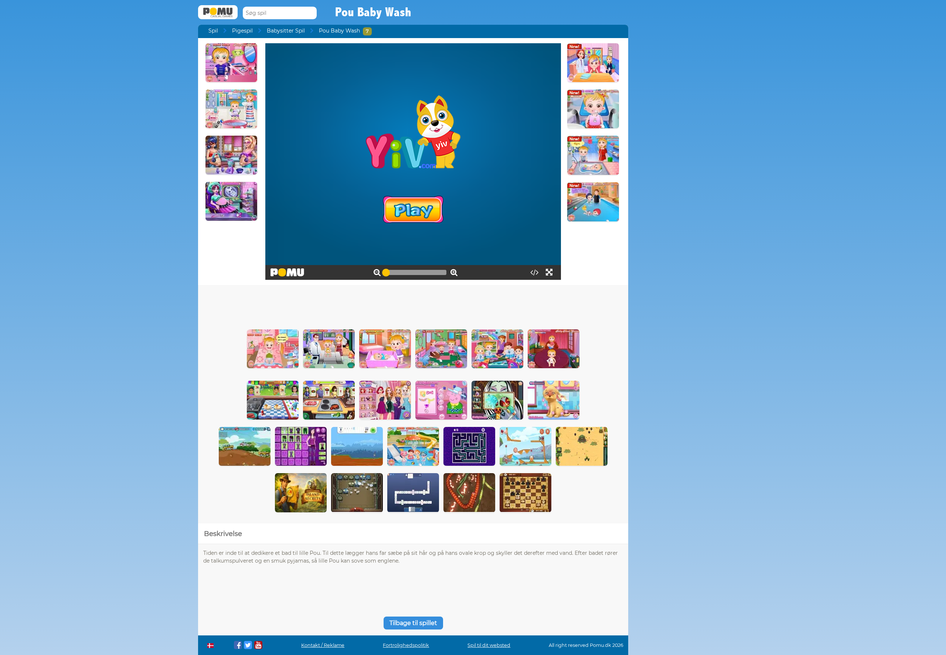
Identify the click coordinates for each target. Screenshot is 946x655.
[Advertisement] (413, 305)
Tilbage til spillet (413, 623)
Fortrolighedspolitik (406, 645)
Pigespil (242, 30)
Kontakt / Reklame (322, 645)
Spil (213, 30)
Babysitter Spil (286, 30)
